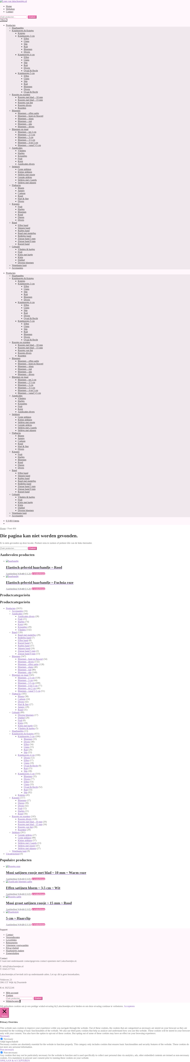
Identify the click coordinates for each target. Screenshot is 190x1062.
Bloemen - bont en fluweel (30, 659)
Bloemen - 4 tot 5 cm (28, 685)
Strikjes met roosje (26, 174)
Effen (26, 38)
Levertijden (11, 940)
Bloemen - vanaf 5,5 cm (29, 691)
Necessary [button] (5, 1036)
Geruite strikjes (25, 177)
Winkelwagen (13, 1001)
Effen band (23, 225)
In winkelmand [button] (38, 573)
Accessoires (17, 268)
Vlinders (22, 150)
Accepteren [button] (129, 1006)
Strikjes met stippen (27, 182)
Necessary (8, 1039)
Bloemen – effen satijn (28, 113)
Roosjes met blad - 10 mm (30, 821)
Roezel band (24, 244)
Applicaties (17, 148)
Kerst (20, 161)
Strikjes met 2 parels (27, 180)
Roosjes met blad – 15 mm (30, 100)
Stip (25, 44)
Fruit (20, 158)
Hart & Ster (23, 198)
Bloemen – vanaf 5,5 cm (29, 145)
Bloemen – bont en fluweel (30, 116)
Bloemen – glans (26, 118)
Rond (20, 196)
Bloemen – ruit (25, 121)
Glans (26, 41)
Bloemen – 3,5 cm (26, 140)
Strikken (16, 166)
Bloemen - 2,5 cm (26, 677)
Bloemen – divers (26, 126)
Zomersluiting (12, 953)
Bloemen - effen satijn (28, 664)
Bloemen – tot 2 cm (27, 132)
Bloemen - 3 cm (25, 680)
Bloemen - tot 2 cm (27, 688)
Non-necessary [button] (7, 1049)
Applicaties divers (26, 164)
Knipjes (21, 33)
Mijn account (12, 992)
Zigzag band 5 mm (26, 238)
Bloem (21, 188)
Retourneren (12, 942)
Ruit (26, 46)
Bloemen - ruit (24, 669)
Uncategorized (13, 853)
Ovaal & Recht (31, 70)
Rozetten (22, 108)
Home (9, 6)
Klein (20, 257)
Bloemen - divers (26, 661)
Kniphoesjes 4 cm (26, 54)
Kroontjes (22, 156)
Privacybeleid (12, 948)
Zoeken (32, 17)
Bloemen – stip (25, 124)
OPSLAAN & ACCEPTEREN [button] (15, 1060)
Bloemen (28, 49)
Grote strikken (24, 169)
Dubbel (21, 260)
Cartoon (21, 193)
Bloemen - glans (25, 667)
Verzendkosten (13, 937)
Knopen (15, 204)
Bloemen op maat (20, 129)
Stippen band (24, 228)
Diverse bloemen (26, 262)
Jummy (21, 190)
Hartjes (21, 153)
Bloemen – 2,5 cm (26, 134)
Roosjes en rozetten (21, 94)
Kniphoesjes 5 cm (26, 73)
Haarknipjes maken (15, 950)
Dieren (21, 217)
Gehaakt (16, 246)
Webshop (10, 9)
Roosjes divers (24, 105)
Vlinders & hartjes (26, 249)
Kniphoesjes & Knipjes (23, 30)
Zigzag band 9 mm (26, 241)
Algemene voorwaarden (17, 945)
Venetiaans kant (19, 265)
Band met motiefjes (27, 233)
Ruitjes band (24, 230)
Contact (9, 11)
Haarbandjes (18, 28)
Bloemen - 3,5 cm (26, 683)
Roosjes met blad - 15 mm (30, 824)
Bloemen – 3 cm (25, 137)
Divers (27, 52)
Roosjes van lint (25, 102)
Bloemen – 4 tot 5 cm (28, 142)
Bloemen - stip (24, 672)
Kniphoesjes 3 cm (26, 36)
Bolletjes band (24, 236)
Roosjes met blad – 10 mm (30, 97)
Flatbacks (16, 185)
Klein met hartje (25, 254)
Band (14, 222)
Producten (10, 25)
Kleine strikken (25, 172)
